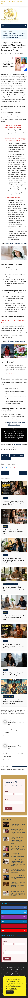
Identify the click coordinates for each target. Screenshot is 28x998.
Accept (9, 992)
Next (22, 473)
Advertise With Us (6, 4)
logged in (11, 769)
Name (7, 791)
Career (24, 54)
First (6, 797)
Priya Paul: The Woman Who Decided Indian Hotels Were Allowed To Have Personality (18, 848)
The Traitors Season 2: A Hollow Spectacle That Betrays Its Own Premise (18, 824)
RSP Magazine (18, 444)
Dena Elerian (6, 54)
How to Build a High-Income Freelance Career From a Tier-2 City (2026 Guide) (13, 646)
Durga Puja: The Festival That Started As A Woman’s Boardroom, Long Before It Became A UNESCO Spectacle (18, 885)
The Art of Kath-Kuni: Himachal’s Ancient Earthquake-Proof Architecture (18, 855)
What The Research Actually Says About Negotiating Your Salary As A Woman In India (13, 502)
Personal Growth (13, 583)
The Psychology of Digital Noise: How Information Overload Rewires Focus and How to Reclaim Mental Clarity (17, 840)
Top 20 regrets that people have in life (16, 243)
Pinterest (14, 467)
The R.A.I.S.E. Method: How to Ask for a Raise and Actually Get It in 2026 (13, 617)
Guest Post (20, 2)
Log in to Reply (7, 736)
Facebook (2, 467)
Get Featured (11, 2)
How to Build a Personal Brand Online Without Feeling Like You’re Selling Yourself (13, 560)
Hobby (15, 455)
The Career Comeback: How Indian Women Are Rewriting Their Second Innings (13, 531)
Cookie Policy (13, 988)
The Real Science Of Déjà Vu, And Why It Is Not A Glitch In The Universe (18, 877)
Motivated (7, 459)
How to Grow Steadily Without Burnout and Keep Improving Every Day (13, 588)
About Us (3, 2)
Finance (11, 696)
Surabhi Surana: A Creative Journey (16, 341)
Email (7, 800)
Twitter (6, 467)
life (22, 455)
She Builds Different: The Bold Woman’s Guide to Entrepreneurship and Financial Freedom (13, 701)
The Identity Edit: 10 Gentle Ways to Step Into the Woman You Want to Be (18, 871)
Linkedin (10, 467)
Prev (5, 473)
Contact (15, 4)
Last (16, 797)
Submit (9, 808)
